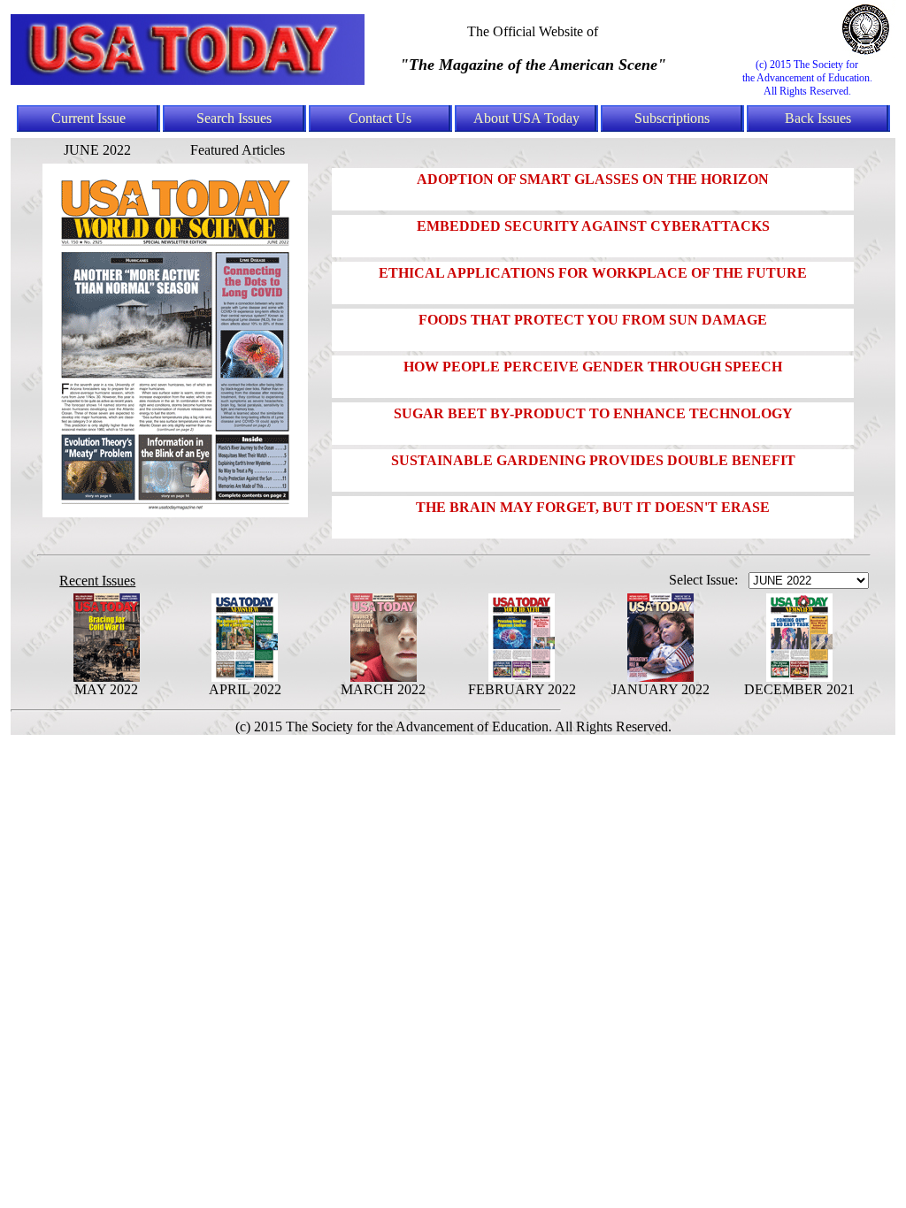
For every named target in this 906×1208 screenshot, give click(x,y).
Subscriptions (672, 118)
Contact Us (380, 118)
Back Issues (818, 118)
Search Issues (234, 118)
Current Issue (88, 118)
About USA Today (526, 118)
